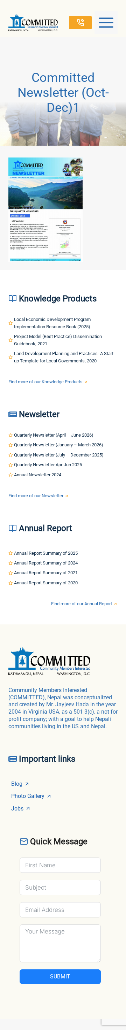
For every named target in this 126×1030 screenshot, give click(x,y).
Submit (60, 976)
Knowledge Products (58, 298)
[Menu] (106, 22)
